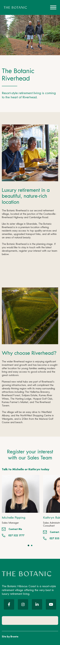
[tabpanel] (20, 506)
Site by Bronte (10, 636)
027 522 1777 (16, 535)
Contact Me (15, 529)
